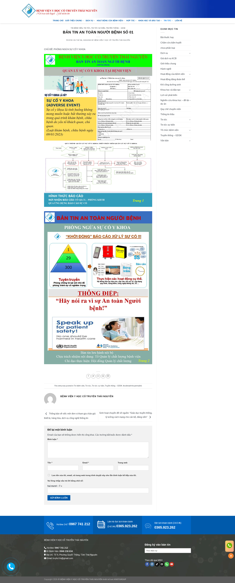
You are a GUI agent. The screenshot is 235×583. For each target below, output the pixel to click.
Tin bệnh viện (77, 28)
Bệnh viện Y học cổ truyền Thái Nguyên (112, 40)
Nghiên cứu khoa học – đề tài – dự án (175, 102)
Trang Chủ (58, 21)
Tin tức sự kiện (98, 28)
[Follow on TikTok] (157, 564)
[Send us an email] (162, 564)
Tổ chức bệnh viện (169, 130)
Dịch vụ (89, 21)
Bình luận (52, 439)
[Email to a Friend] (98, 376)
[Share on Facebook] (88, 376)
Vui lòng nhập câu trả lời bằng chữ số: (65, 481)
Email (86, 463)
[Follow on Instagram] (152, 564)
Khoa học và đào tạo (149, 21)
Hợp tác (130, 21)
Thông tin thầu (167, 114)
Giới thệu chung (73, 21)
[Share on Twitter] (93, 376)
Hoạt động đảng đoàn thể (172, 79)
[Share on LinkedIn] (108, 376)
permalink (138, 386)
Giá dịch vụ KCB (168, 58)
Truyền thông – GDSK (116, 28)
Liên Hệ (178, 21)
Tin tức (167, 21)
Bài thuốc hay (167, 37)
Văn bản (164, 140)
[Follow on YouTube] (171, 564)
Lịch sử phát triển (168, 95)
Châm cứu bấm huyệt (170, 42)
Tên (49, 463)
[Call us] (167, 564)
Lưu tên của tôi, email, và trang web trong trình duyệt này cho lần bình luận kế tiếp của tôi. (94, 475)
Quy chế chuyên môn (170, 109)
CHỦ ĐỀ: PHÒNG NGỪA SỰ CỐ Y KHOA (64, 49)
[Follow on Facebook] (147, 564)
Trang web (122, 463)
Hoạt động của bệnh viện (110, 21)
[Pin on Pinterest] (103, 376)
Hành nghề (165, 69)
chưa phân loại (167, 48)
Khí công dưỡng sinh (170, 84)
